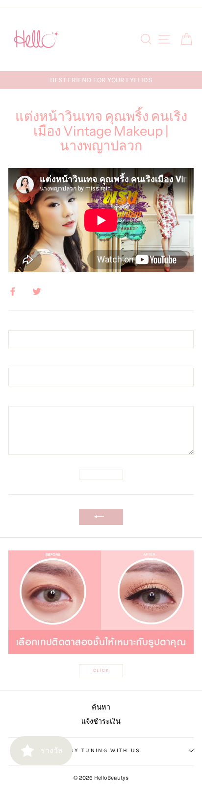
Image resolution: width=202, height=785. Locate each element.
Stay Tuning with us (101, 750)
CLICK (101, 670)
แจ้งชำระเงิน (101, 721)
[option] (101, 80)
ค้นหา (101, 707)
